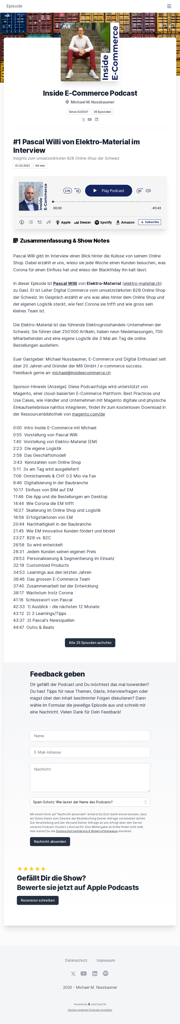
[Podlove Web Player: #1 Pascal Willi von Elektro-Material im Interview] (90, 202)
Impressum (106, 960)
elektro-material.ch (142, 283)
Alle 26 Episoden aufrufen (90, 643)
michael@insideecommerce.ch (81, 372)
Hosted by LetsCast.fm (90, 1004)
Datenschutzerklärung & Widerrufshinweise (87, 831)
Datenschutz (76, 960)
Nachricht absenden (50, 841)
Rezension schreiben (38, 900)
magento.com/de (88, 414)
